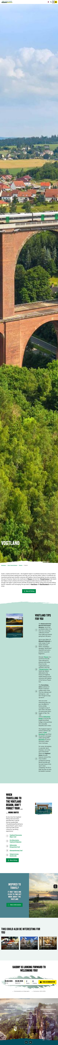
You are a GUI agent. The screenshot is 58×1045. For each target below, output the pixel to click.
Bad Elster (34, 584)
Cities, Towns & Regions (12, 565)
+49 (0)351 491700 (11, 1007)
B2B (29, 1009)
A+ (30, 1042)
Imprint (48, 1007)
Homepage (3, 565)
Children (35, 983)
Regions (20, 565)
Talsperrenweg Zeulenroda (14, 855)
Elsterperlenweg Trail (16, 850)
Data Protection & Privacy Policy (48, 1010)
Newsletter (29, 1011)
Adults (28, 983)
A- (26, 1042)
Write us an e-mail (9, 1009)
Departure (17, 983)
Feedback (29, 1018)
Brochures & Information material (29, 1015)
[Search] (51, 2)
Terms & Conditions (48, 1013)
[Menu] (53, 2)
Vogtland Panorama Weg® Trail (16, 836)
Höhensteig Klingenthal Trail (15, 846)
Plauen (30, 579)
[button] (29, 591)
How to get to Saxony (29, 1007)
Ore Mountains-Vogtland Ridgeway (15, 841)
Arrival (6, 983)
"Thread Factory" (44, 579)
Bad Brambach (44, 584)
